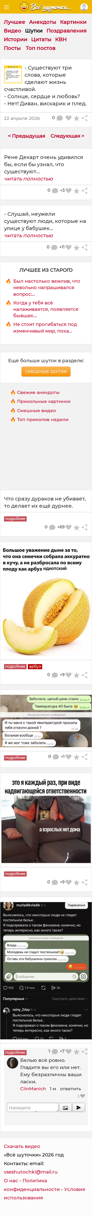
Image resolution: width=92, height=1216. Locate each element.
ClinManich (33, 1088)
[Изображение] (65, 1107)
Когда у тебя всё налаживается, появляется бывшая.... (45, 309)
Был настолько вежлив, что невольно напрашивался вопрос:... (46, 287)
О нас (11, 1181)
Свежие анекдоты (38, 392)
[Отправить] (78, 1107)
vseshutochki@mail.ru (31, 1172)
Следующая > (67, 136)
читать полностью (28, 179)
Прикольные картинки (44, 401)
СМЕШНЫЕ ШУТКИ (46, 371)
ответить (70, 1088)
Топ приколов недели (42, 419)
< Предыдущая (26, 136)
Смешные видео (36, 410)
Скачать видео (22, 1146)
